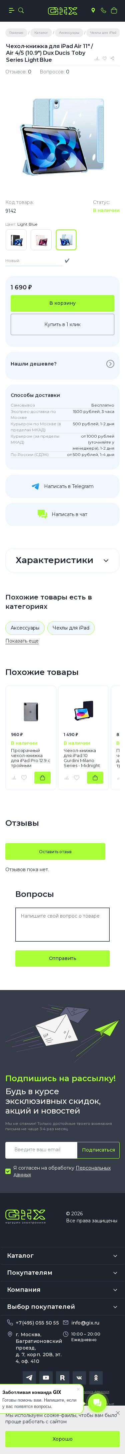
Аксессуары (25, 628)
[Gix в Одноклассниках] (96, 1378)
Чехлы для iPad (71, 628)
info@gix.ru (85, 1323)
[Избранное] (106, 58)
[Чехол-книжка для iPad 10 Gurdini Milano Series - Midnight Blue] (83, 711)
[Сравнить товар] (13, 777)
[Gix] (62, 11)
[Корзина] (114, 10)
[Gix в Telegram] (29, 1378)
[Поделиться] (113, 58)
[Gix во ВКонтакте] (79, 1378)
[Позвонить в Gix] (103, 10)
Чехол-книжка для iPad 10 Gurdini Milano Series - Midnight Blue (82, 758)
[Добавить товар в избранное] (24, 777)
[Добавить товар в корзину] (42, 778)
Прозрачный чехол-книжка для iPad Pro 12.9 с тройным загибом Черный (30, 758)
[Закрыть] (118, 1413)
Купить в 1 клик (62, 324)
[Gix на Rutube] (62, 1378)
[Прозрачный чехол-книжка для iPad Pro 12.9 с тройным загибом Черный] (31, 711)
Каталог (20, 1255)
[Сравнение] (98, 58)
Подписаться (98, 1150)
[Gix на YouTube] (46, 1378)
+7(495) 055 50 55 (37, 1323)
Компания (24, 1289)
